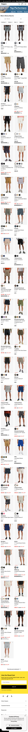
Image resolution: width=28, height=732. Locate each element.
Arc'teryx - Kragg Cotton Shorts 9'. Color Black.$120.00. (7, 99)
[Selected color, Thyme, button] (2, 226)
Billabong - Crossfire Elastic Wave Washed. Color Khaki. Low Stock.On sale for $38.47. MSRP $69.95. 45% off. (20, 594)
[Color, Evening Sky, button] (17, 164)
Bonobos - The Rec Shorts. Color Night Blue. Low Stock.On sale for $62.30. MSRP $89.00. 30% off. (7, 535)
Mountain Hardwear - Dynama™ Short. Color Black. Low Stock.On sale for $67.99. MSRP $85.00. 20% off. (20, 625)
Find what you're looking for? (13, 669)
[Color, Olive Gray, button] (6, 74)
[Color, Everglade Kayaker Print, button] (4, 485)
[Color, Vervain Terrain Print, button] (4, 317)
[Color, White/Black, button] (6, 43)
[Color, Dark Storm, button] (20, 317)
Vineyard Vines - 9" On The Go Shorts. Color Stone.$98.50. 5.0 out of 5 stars (20, 129)
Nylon (21, 22)
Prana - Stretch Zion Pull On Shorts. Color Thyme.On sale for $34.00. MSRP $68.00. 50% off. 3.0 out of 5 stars (7, 564)
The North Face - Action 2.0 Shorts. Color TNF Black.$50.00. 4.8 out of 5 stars (20, 251)
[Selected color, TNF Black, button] (15, 256)
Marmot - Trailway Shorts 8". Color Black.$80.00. (7, 369)
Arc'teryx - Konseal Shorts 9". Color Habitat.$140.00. (20, 508)
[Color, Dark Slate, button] (4, 457)
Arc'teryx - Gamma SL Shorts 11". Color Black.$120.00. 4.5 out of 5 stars (7, 129)
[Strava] (11, 696)
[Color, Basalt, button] (17, 347)
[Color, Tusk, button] (17, 74)
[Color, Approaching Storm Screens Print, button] (6, 317)
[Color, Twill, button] (17, 104)
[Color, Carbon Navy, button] (4, 74)
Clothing (3, 22)
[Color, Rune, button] (6, 134)
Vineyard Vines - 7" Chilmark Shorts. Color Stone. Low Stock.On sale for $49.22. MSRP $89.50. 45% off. (20, 480)
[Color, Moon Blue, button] (17, 629)
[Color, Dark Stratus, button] (4, 134)
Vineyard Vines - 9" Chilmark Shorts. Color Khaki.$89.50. (7, 251)
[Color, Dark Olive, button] (6, 457)
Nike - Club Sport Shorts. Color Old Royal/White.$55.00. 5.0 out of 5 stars (20, 451)
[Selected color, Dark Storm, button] (15, 429)
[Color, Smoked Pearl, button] (17, 256)
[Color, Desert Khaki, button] (4, 375)
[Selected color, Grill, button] (15, 74)
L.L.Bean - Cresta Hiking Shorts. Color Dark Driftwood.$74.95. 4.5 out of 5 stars (7, 70)
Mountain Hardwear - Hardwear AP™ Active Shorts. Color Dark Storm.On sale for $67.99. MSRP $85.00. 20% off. (7, 341)
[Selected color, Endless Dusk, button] (2, 164)
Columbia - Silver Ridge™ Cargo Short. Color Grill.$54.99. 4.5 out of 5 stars (20, 70)
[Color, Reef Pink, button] (4, 514)
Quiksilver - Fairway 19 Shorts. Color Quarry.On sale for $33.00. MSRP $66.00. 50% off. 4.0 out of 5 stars (20, 99)
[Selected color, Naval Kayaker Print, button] (2, 485)
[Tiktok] (7, 696)
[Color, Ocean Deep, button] (8, 599)
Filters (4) (8, 18)
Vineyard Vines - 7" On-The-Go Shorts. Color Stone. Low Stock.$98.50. (20, 160)
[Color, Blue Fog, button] (17, 599)
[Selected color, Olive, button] (15, 347)
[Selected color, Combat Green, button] (15, 317)
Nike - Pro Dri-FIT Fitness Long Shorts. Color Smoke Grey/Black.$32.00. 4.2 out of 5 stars (7, 39)
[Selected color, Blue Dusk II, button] (15, 226)
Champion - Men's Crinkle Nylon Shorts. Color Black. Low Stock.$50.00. (7, 508)
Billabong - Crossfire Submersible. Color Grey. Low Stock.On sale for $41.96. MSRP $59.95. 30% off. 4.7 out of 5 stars (20, 564)
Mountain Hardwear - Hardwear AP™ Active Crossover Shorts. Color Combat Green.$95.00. (20, 312)
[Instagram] (3, 696)
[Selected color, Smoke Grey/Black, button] (2, 43)
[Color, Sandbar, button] (6, 226)
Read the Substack (20, 1)
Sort (21, 18)
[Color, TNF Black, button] (4, 164)
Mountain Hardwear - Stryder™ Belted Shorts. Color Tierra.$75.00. (20, 282)
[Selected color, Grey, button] (15, 567)
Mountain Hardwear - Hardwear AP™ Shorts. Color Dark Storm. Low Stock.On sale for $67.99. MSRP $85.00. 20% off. (20, 423)
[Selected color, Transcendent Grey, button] (15, 195)
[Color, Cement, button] (20, 226)
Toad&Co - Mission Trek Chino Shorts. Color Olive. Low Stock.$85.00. (20, 341)
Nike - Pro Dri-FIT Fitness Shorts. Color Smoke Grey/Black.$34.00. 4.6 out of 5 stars (20, 39)
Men (15, 22)
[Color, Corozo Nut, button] (17, 317)
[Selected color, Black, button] (2, 134)
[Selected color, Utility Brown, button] (2, 195)
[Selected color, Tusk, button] (2, 286)
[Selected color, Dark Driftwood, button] (2, 74)
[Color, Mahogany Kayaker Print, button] (6, 485)
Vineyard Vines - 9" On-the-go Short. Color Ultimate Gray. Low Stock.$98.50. (7, 397)
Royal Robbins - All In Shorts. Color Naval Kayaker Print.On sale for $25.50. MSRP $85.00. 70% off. (7, 480)
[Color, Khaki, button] (20, 134)
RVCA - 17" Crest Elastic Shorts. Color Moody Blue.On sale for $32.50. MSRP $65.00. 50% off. (20, 535)
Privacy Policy (14, 721)
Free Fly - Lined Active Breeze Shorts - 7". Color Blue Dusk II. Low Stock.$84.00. (20, 222)
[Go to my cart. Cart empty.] (22, 4)
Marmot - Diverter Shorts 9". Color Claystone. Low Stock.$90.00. (20, 369)
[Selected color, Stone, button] (15, 134)
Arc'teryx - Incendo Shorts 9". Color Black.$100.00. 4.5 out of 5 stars (7, 423)
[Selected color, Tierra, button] (15, 286)
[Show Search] (19, 4)
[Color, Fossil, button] (20, 74)
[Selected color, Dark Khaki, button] (2, 457)
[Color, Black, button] (22, 74)
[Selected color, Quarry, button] (15, 104)
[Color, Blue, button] (17, 567)
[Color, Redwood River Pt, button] (8, 485)
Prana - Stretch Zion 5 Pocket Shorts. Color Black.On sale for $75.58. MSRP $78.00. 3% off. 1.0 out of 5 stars (7, 625)
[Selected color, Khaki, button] (2, 256)
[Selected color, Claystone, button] (15, 375)
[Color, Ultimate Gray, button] (17, 134)
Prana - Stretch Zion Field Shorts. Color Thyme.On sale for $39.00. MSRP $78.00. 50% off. (7, 222)
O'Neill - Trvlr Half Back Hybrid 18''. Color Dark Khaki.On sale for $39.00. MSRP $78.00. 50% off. (7, 451)
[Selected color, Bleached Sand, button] (2, 599)
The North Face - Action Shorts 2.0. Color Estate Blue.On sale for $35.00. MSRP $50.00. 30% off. (20, 397)
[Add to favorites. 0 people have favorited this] (12, 25)
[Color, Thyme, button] (6, 629)
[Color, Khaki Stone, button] (17, 195)
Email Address (6, 682)
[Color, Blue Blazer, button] (20, 164)
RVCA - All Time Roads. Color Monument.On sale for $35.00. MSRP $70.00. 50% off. (7, 653)
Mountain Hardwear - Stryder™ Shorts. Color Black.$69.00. (7, 312)
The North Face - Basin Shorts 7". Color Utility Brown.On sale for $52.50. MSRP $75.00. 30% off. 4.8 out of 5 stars (7, 191)
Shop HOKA (19, 11)
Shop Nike (13, 11)
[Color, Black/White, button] (4, 43)
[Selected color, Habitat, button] (15, 514)
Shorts (9, 22)
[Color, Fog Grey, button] (6, 599)
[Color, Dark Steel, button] (6, 375)
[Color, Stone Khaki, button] (4, 599)
